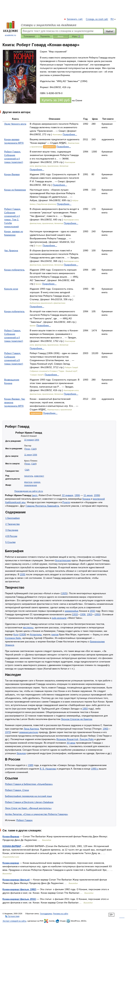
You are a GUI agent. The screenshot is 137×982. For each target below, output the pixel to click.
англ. (35, 495)
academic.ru (10, 35)
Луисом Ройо (87, 739)
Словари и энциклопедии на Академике (48, 25)
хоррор (36, 482)
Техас (27, 449)
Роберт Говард (24, 820)
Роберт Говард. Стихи (17, 790)
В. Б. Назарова (48, 768)
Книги (60, 36)
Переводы (45, 36)
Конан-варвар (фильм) (16, 879)
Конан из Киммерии (15, 189)
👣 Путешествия (12, 916)
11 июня (28, 455)
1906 (36, 440)
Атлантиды (36, 634)
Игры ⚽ (76, 36)
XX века (71, 742)
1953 (89, 614)
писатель (28, 476)
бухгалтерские (63, 560)
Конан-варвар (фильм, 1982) (19, 889)
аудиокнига (49, 147)
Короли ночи (11, 288)
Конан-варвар (11, 863)
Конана (86, 498)
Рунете (66, 502)
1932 (92, 611)
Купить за (56, 100)
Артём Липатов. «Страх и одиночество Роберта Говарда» (36, 814)
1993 (85, 708)
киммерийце (72, 611)
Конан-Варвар (12, 174)
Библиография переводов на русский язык (28, 796)
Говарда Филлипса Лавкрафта (42, 505)
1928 (22, 634)
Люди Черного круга (15, 123)
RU (112, 19)
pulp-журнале (59, 618)
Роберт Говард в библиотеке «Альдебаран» (29, 784)
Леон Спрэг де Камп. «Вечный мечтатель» (28, 808)
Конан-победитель (14, 269)
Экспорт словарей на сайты (14, 921)
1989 (30, 765)
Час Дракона (11, 250)
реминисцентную (28, 732)
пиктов (54, 634)
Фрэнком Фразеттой (67, 739)
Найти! (109, 31)
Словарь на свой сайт (97, 19)
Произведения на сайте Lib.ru (28, 491)
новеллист (39, 476)
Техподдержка (46, 914)
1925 (64, 593)
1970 (7, 732)
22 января (29, 440)
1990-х (94, 768)
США (33, 449)
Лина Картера (31, 728)
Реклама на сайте (60, 914)
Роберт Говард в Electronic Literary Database (29, 802)
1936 (34, 455)
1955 (97, 614)
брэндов (21, 753)
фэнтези (28, 482)
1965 (105, 728)
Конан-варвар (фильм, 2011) (19, 899)
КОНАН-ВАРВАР (12, 846)
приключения (30, 485)
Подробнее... (70, 134)
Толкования (29, 36)
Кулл (16, 634)
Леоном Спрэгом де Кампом (76, 719)
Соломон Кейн (13, 638)
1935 (22, 574)
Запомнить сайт (75, 19)
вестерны (28, 627)
